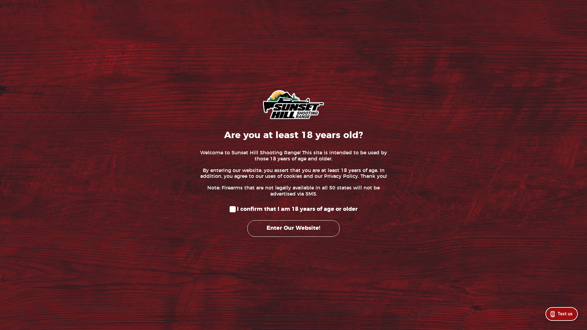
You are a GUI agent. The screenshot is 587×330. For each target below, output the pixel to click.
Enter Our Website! (293, 228)
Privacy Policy (341, 176)
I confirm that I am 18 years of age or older (297, 209)
